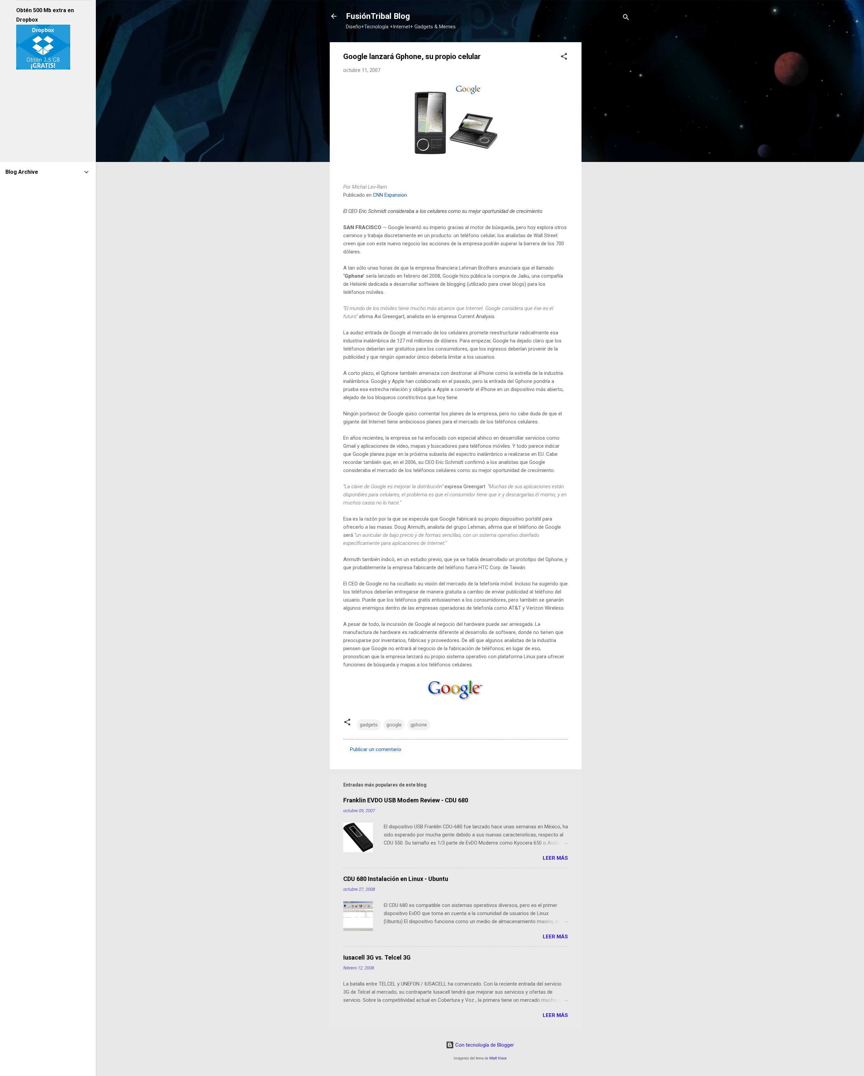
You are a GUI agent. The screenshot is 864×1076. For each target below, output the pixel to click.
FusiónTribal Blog (378, 16)
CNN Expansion (390, 195)
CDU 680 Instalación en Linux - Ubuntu (395, 878)
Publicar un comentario (375, 749)
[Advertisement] (608, 143)
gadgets (369, 725)
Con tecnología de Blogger (484, 1045)
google (394, 725)
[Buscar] (626, 18)
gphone (418, 725)
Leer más (555, 858)
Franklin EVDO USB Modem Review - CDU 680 (405, 800)
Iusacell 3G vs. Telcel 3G (377, 957)
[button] (564, 57)
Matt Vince (498, 1058)
